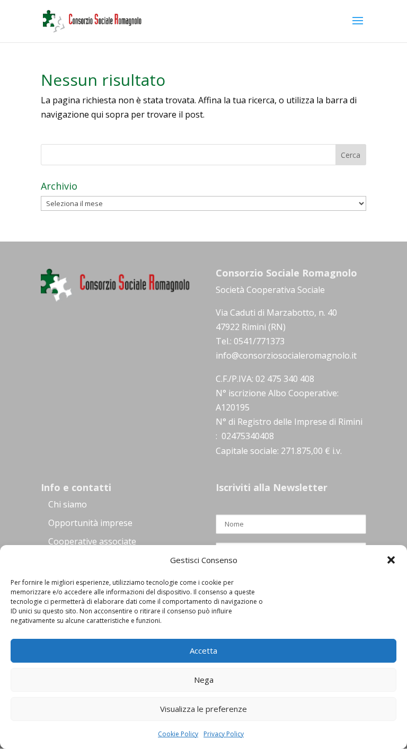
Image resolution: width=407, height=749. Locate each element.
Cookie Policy (178, 733)
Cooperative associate (92, 541)
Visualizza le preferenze (203, 708)
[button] (391, 560)
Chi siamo (67, 504)
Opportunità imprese (90, 523)
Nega (204, 679)
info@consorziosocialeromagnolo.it (286, 355)
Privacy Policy (224, 733)
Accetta (203, 650)
